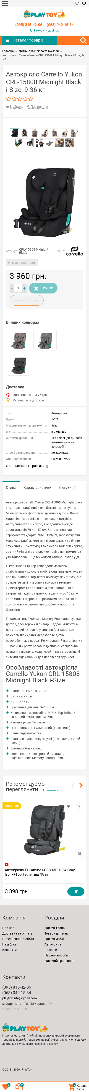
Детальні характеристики (25, 466)
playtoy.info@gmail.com (19, 998)
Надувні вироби (56, 955)
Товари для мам (56, 933)
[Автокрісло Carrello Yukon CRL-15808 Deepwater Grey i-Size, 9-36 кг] (19, 365)
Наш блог (9, 944)
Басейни (50, 950)
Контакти (9, 950)
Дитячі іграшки (55, 928)
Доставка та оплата (17, 933)
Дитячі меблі (54, 939)
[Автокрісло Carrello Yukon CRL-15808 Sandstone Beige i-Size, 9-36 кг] (19, 340)
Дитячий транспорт (59, 961)
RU (84, 3)
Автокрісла (52, 944)
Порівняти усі (51, 790)
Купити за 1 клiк (26, 300)
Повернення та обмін (18, 939)
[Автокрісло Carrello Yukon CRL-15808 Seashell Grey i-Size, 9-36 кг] (45, 340)
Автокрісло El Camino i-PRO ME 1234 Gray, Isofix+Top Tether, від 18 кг (40, 872)
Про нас (8, 928)
